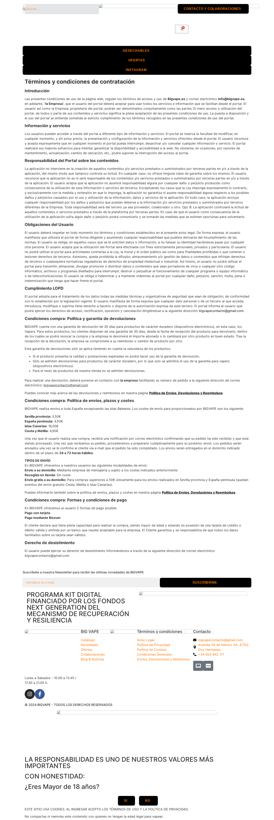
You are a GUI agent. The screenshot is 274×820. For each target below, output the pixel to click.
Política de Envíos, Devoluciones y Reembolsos (186, 393)
